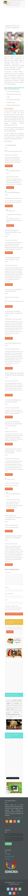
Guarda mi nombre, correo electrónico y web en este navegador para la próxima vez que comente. (13, 608)
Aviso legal (7, 854)
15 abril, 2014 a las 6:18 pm (11, 155)
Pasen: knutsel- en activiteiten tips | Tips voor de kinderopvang (13, 517)
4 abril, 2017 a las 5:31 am (11, 431)
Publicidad (7, 858)
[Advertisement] (14, 15)
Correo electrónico (9, 593)
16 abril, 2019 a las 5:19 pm (11, 525)
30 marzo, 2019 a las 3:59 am (12, 483)
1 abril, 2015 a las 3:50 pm (11, 240)
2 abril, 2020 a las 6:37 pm (11, 543)
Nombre (7, 587)
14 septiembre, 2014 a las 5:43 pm (13, 198)
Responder (9, 165)
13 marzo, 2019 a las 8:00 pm (12, 458)
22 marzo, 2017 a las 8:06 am (12, 407)
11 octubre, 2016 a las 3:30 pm (12, 349)
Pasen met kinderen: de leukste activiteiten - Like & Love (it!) (13, 232)
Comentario (8, 572)
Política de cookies (9, 856)
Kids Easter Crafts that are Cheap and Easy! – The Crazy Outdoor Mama (13, 450)
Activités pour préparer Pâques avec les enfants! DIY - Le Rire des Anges (13, 423)
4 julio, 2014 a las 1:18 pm (12, 176)
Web (6, 599)
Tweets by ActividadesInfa (12, 776)
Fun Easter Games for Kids (13, 343)
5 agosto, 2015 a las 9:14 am (12, 297)
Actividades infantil (14, 170)
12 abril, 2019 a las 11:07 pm (13, 499)
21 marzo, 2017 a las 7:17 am (12, 381)
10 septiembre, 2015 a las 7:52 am (13, 319)
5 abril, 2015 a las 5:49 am (11, 265)
